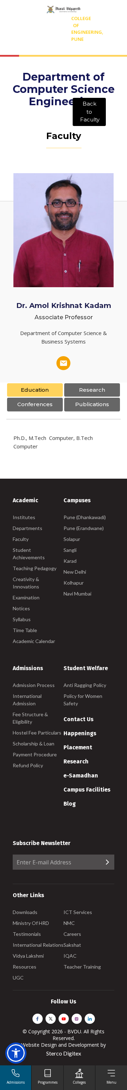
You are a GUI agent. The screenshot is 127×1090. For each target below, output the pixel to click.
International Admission (27, 699)
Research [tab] (92, 389)
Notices (21, 608)
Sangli (70, 550)
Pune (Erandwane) (84, 528)
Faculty (21, 539)
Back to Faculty (89, 111)
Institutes (24, 517)
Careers (72, 934)
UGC (18, 978)
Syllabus (22, 619)
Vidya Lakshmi (28, 956)
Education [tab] (35, 389)
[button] (16, 1053)
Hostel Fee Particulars (37, 733)
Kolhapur (74, 583)
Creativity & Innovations (26, 583)
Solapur (72, 539)
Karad (70, 561)
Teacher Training (82, 967)
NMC (69, 923)
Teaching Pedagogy (34, 568)
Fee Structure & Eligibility (30, 718)
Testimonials (27, 934)
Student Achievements (29, 553)
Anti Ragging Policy (85, 685)
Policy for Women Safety (83, 699)
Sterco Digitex (63, 1053)
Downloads (25, 912)
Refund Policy (28, 765)
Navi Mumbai (77, 594)
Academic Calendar (34, 641)
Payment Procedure (35, 754)
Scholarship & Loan (33, 743)
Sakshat (72, 945)
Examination (26, 597)
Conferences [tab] (35, 404)
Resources (24, 967)
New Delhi (75, 572)
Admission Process (34, 685)
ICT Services (78, 912)
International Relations (38, 945)
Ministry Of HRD (31, 923)
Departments (27, 528)
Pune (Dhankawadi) (85, 517)
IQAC (70, 956)
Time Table (25, 630)
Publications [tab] (92, 404)
